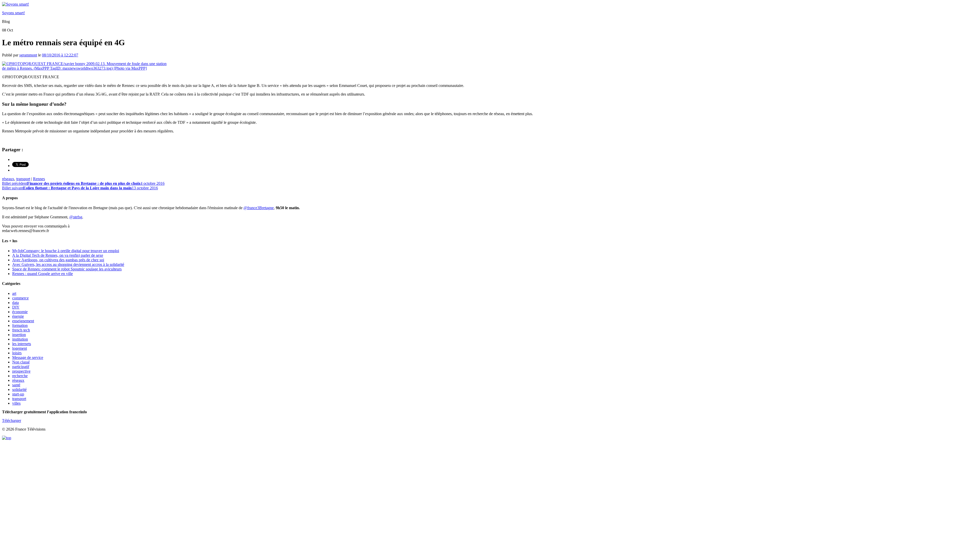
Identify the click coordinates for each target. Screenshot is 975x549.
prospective (21, 371)
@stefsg (75, 217)
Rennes (39, 179)
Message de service (27, 357)
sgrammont (28, 55)
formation (20, 325)
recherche (20, 376)
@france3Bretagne (258, 208)
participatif (20, 366)
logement (19, 348)
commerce (20, 298)
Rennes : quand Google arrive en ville (42, 273)
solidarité (19, 389)
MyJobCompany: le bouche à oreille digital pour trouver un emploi (65, 251)
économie (20, 312)
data (15, 302)
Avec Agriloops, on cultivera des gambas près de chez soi (58, 260)
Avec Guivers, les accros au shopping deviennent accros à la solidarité (68, 264)
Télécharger (11, 420)
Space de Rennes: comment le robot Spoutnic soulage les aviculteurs (67, 269)
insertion (19, 334)
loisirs (17, 353)
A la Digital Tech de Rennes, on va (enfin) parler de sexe (57, 255)
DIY (16, 307)
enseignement (23, 321)
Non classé (21, 362)
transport (23, 179)
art (14, 293)
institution (20, 339)
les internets (21, 344)
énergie (18, 316)
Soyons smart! (13, 13)
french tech (21, 330)
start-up (18, 394)
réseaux (8, 179)
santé (16, 385)
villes (16, 403)
